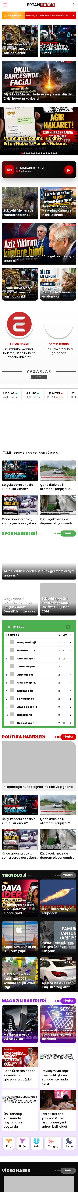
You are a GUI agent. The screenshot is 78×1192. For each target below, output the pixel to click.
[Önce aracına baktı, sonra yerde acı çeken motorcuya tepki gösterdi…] (20, 505)
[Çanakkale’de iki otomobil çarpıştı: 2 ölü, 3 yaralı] (58, 470)
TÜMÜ (39, 376)
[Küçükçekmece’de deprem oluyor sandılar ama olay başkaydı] (58, 505)
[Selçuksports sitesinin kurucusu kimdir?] (20, 470)
